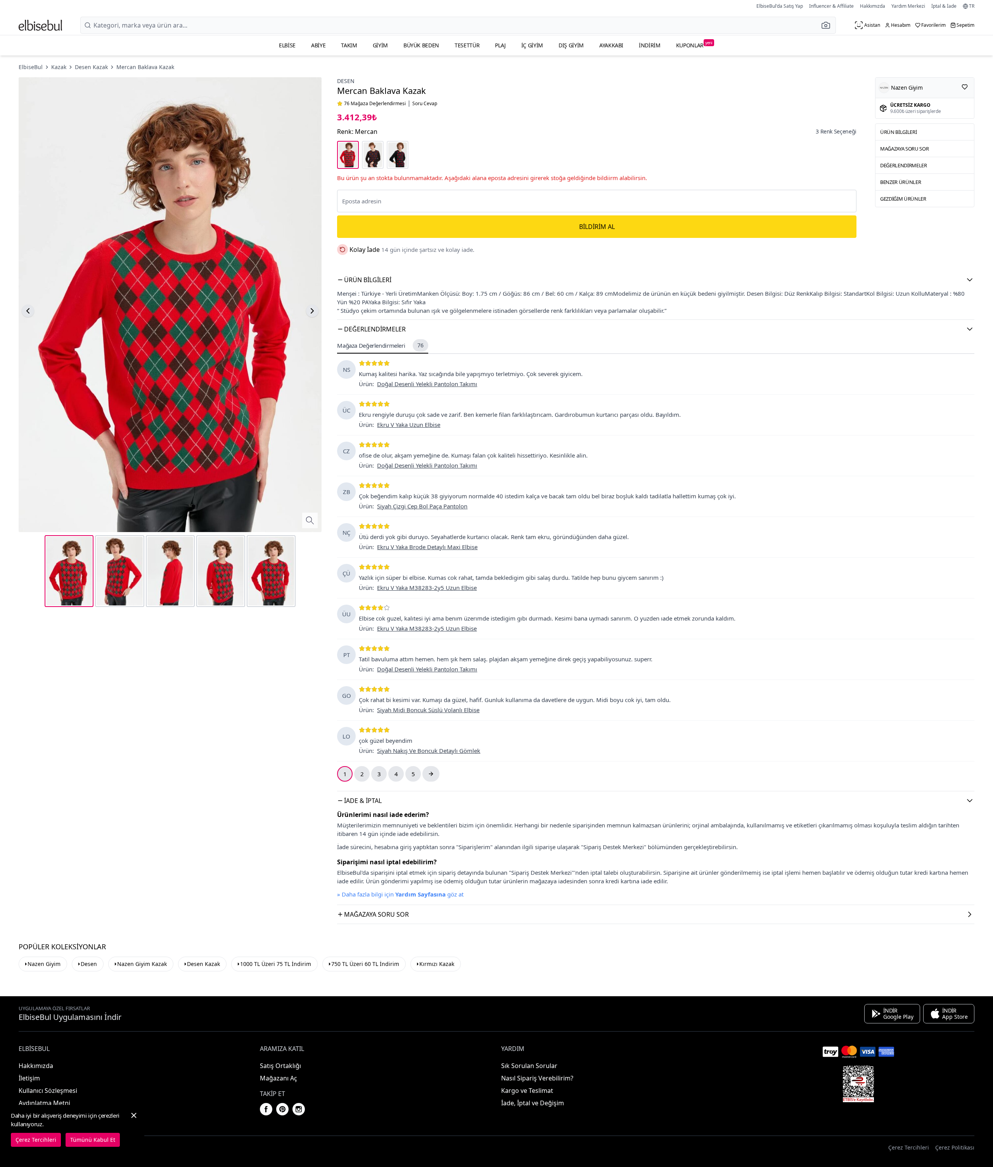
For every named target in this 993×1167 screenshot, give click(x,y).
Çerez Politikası (954, 1147)
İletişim (29, 1078)
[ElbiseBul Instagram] (298, 1109)
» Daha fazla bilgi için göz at (400, 894)
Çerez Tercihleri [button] (908, 1147)
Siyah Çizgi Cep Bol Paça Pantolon (422, 506)
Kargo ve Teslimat (527, 1090)
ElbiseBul (31, 67)
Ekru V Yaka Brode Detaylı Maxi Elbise (427, 547)
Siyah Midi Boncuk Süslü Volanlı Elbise (428, 710)
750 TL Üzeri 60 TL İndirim (365, 964)
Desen (346, 81)
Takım (349, 45)
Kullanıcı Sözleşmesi (48, 1090)
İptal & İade (944, 6)
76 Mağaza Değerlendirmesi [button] (375, 104)
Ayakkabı (611, 45)
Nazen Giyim (44, 964)
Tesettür (467, 45)
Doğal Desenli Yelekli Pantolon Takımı (427, 384)
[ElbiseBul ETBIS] (858, 1084)
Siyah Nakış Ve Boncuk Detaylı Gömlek (428, 750)
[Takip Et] (965, 87)
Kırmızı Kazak (436, 964)
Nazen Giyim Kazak (142, 964)
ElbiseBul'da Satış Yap (779, 6)
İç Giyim (532, 45)
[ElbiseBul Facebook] (266, 1109)
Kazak (58, 67)
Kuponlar (694, 44)
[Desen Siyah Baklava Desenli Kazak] (397, 154)
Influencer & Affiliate (831, 6)
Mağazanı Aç (278, 1078)
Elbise (287, 45)
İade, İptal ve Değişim (532, 1103)
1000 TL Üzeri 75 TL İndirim (275, 964)
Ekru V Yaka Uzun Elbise (408, 424)
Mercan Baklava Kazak (145, 67)
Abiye (318, 45)
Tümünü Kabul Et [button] (92, 1139)
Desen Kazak (91, 67)
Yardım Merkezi (908, 6)
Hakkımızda (872, 6)
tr (971, 6)
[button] (828, 25)
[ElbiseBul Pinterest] (282, 1109)
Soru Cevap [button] (424, 104)
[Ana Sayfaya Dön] (40, 25)
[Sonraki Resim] (312, 311)
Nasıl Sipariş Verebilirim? (537, 1078)
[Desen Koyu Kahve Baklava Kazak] (372, 154)
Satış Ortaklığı (280, 1065)
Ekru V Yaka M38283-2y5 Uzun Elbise (427, 587)
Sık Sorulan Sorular (529, 1065)
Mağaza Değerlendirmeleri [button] (380, 345)
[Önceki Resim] (28, 311)
